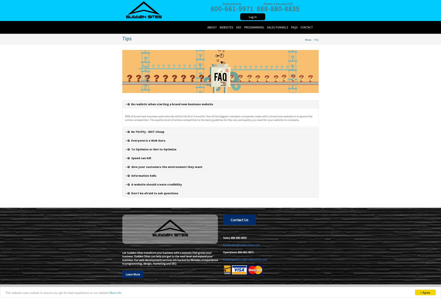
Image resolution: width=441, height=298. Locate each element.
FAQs (294, 27)
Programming (254, 27)
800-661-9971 (246, 252)
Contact (306, 27)
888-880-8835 (239, 237)
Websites (226, 27)
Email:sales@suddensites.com (241, 245)
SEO (238, 27)
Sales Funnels (277, 27)
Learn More (133, 274)
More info (115, 292)
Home (308, 40)
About (212, 27)
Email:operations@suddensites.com (245, 259)
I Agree (425, 292)
